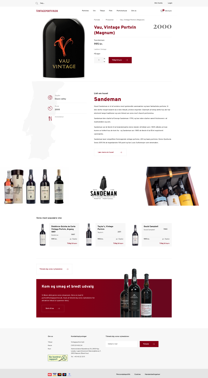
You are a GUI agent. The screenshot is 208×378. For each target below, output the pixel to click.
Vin (94, 11)
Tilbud (102, 11)
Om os (133, 11)
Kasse (50, 345)
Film (110, 11)
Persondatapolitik (123, 374)
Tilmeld (146, 344)
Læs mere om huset (106, 152)
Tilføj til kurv (117, 60)
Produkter (110, 20)
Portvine (85, 11)
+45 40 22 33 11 (79, 357)
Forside (97, 20)
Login (170, 3)
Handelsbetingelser (152, 374)
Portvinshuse (122, 11)
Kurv (49, 349)
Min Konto (158, 3)
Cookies (137, 374)
